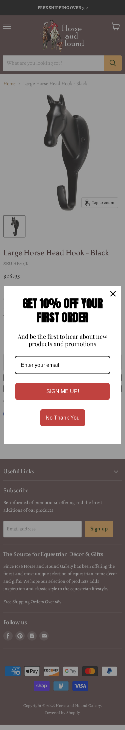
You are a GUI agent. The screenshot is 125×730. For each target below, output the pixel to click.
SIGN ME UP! (62, 391)
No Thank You (63, 418)
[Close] (113, 294)
